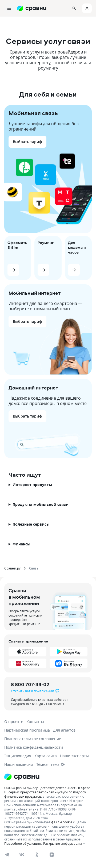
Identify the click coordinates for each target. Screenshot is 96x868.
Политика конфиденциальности (33, 747)
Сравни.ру (12, 568)
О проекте (13, 721)
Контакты (35, 721)
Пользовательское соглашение (32, 738)
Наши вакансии (18, 764)
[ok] (36, 854)
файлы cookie (61, 822)
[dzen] (51, 854)
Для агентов (64, 730)
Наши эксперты (74, 755)
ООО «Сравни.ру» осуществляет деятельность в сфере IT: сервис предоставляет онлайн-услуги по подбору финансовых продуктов (47, 792)
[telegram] (7, 854)
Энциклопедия (17, 755)
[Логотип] (21, 777)
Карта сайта (45, 755)
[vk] (22, 854)
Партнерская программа (27, 730)
